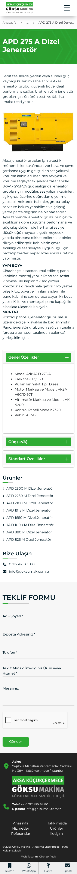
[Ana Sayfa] (20, 8)
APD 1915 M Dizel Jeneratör (29, 510)
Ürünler (56, 828)
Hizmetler (20, 828)
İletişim (56, 834)
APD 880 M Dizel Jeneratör (29, 532)
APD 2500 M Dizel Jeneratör (30, 488)
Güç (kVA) (17, 441)
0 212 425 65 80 (22, 564)
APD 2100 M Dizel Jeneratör (29, 503)
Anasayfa (20, 823)
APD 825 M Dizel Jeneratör (28, 539)
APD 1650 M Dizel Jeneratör (29, 518)
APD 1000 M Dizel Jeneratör (29, 525)
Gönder (15, 742)
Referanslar (20, 834)
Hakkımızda (56, 823)
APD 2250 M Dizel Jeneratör (29, 496)
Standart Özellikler (26, 458)
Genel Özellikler (23, 357)
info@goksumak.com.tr (29, 571)
